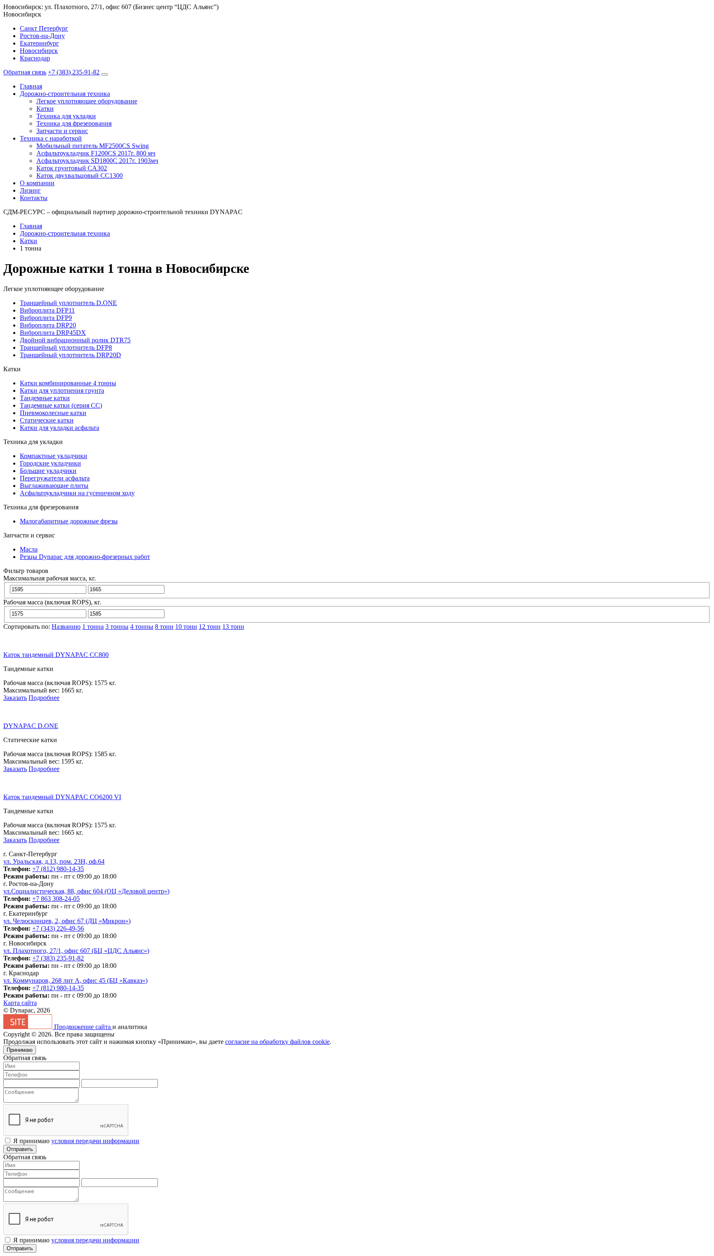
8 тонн (164, 626)
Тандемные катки (45, 397)
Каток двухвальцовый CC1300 (79, 175)
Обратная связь (24, 72)
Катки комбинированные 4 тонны (68, 383)
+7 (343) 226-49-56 (58, 928)
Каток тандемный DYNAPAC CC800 (56, 654)
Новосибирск (39, 50)
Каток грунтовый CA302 (71, 168)
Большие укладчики (48, 470)
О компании (37, 182)
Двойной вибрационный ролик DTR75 (75, 340)
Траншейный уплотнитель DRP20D (70, 354)
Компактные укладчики (53, 455)
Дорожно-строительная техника (65, 93)
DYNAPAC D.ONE (30, 725)
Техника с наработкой (51, 138)
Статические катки (47, 420)
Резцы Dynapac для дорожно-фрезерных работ (85, 556)
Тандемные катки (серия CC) (61, 405)
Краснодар (35, 58)
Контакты (34, 197)
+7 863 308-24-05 (56, 898)
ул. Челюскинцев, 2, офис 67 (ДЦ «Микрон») (67, 920)
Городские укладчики (50, 463)
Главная (31, 86)
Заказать (15, 697)
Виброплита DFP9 (46, 317)
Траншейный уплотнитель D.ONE (68, 302)
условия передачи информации (95, 1140)
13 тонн (233, 626)
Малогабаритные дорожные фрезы (69, 521)
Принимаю (20, 1050)
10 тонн (186, 626)
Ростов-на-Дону (42, 35)
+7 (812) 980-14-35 (58, 868)
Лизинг (30, 190)
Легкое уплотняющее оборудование (86, 101)
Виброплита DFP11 (47, 310)
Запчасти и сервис (62, 130)
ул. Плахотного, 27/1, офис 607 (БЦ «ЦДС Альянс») (76, 950)
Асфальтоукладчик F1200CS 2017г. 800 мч (95, 153)
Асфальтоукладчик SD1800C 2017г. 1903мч (97, 160)
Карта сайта (20, 1002)
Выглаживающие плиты (54, 485)
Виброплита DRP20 (48, 325)
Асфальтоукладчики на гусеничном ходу (77, 493)
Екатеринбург (39, 43)
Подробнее (44, 697)
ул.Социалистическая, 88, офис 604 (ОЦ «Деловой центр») (86, 891)
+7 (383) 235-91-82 (74, 72)
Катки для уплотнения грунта (62, 390)
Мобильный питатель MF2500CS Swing (92, 145)
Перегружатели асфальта (55, 478)
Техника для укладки (66, 115)
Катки (45, 108)
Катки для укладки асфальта (59, 427)
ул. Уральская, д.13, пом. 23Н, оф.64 (54, 861)
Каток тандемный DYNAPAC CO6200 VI (62, 796)
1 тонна (93, 626)
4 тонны (141, 626)
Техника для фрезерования (74, 123)
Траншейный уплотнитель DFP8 (66, 347)
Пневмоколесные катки (53, 412)
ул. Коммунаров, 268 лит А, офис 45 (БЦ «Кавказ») (75, 980)
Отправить (20, 1149)
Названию (66, 626)
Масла (29, 549)
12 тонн (210, 626)
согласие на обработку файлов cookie (277, 1041)
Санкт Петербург (44, 28)
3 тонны (117, 626)
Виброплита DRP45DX (53, 332)
